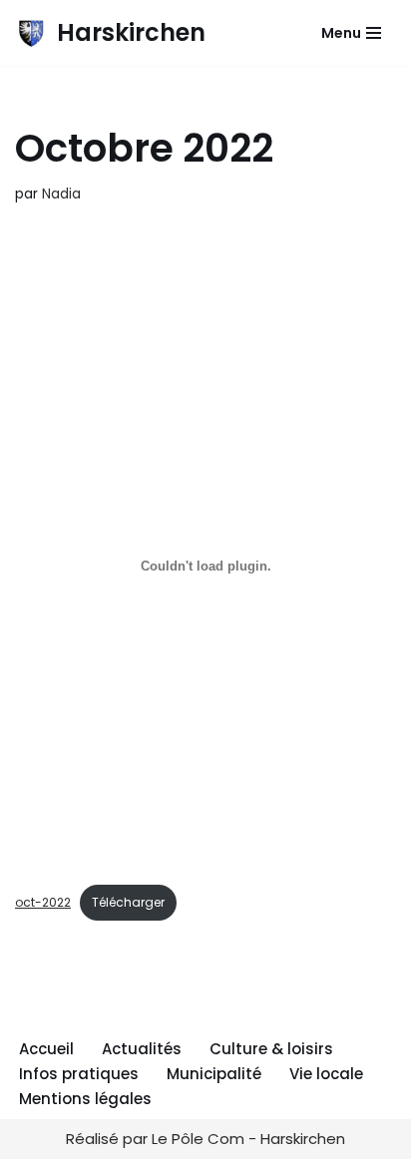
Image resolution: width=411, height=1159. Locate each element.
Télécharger (128, 902)
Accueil (46, 1048)
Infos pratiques (79, 1073)
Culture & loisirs (271, 1048)
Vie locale (326, 1073)
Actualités (142, 1048)
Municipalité (214, 1073)
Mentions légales (85, 1098)
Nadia (61, 194)
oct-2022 (43, 902)
